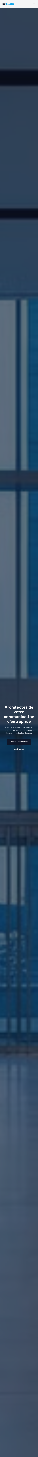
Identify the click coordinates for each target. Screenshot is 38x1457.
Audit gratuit (19, 749)
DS (8, 3)
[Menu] (34, 4)
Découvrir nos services (19, 741)
